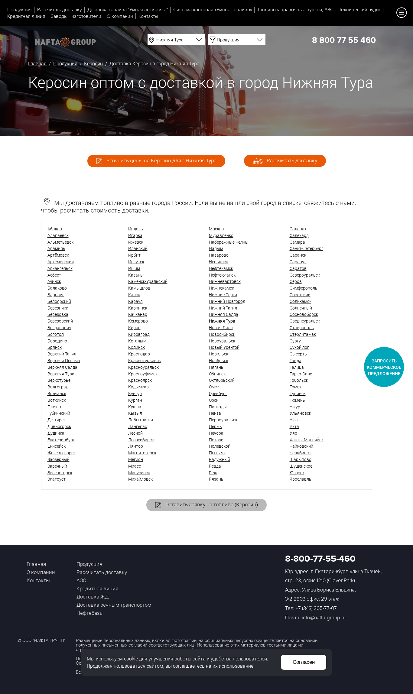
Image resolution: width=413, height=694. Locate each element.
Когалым (137, 341)
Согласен (304, 662)
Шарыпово (300, 459)
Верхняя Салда (62, 367)
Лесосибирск (141, 440)
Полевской (219, 446)
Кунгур (135, 393)
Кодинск (136, 347)
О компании (120, 16)
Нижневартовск (225, 281)
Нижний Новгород (227, 301)
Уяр (293, 433)
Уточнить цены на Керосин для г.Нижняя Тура (160, 160)
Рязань (216, 479)
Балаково (57, 288)
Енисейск (56, 446)
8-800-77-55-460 (320, 558)
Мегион (135, 459)
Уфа (294, 420)
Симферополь (303, 288)
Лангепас (137, 426)
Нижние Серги (223, 294)
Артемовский (60, 261)
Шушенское (301, 466)
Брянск (54, 347)
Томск (295, 387)
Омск (214, 387)
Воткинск (56, 400)
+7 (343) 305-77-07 (316, 608)
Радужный (219, 459)
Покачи (216, 440)
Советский (300, 294)
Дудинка (55, 433)
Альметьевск (60, 242)
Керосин (93, 63)
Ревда (215, 466)
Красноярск (140, 380)
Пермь (215, 426)
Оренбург (218, 393)
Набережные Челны (229, 242)
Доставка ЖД (92, 596)
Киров (134, 327)
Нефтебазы (90, 612)
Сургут (296, 341)
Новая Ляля (221, 327)
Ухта (294, 426)
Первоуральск (223, 420)
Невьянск (218, 261)
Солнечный (301, 308)
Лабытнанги (140, 420)
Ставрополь (302, 327)
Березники (57, 308)
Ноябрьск (218, 360)
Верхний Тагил (61, 354)
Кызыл (135, 413)
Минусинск (139, 472)
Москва (216, 229)
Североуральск (305, 275)
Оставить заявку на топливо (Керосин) (211, 504)
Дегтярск (56, 420)
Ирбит (134, 255)
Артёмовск (58, 255)
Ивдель (135, 229)
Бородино (57, 341)
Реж (213, 472)
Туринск (298, 393)
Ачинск (54, 281)
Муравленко (221, 235)
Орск (213, 400)
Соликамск (300, 301)
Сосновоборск (304, 314)
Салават (298, 229)
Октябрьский (222, 380)
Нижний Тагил (223, 308)
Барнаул (55, 294)
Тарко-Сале (301, 374)
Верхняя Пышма (63, 360)
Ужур (295, 407)
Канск (134, 294)
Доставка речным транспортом (113, 604)
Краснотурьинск (144, 360)
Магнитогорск (142, 453)
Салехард (299, 235)
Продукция (19, 10)
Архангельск (60, 268)
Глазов (54, 407)
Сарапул (298, 261)
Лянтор (135, 446)
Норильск (218, 354)
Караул (135, 301)
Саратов (298, 268)
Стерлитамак (303, 334)
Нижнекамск (221, 288)
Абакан (54, 229)
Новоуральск (222, 341)
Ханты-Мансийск (307, 440)
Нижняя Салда (223, 314)
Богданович (59, 327)
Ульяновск (300, 413)
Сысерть (298, 354)
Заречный (57, 466)
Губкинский (58, 413)
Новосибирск (222, 334)
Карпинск (137, 308)
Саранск (298, 255)
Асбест (54, 275)
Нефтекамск (221, 268)
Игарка (135, 235)
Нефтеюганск (222, 275)
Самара (297, 242)
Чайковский (301, 446)
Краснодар (139, 354)
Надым (216, 248)
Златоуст (56, 479)
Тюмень (297, 400)
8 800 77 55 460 (344, 40)
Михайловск (140, 479)
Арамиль (56, 248)
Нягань (216, 367)
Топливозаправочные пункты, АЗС (295, 10)
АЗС (81, 580)
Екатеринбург (61, 440)
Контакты (148, 16)
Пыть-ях (217, 453)
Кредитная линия (26, 16)
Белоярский (59, 301)
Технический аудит (360, 10)
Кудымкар (138, 387)
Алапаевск (58, 235)
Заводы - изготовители (76, 16)
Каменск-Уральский (147, 281)
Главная (37, 63)
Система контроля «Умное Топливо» (212, 10)
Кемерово (138, 321)
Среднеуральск (305, 321)
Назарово (219, 255)
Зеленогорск (59, 472)
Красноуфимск (143, 374)
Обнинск (217, 374)
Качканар (137, 314)
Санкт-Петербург (306, 248)
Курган (135, 400)
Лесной (135, 433)
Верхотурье (58, 380)
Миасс (134, 466)
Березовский (60, 321)
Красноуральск (143, 367)
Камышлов (139, 288)
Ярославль (300, 479)
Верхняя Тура (60, 374)
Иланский (138, 248)
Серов (296, 281)
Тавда (295, 360)
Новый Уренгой (224, 347)
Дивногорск (59, 426)
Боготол (55, 334)
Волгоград (57, 387)
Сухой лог (299, 347)
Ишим (134, 268)
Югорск (297, 472)
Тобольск (299, 380)
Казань (135, 275)
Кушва (134, 407)
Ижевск (135, 242)
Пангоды (218, 407)
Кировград (139, 334)
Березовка (57, 314)
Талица (297, 367)
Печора (216, 433)
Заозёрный (58, 459)
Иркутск (136, 261)
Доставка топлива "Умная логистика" (127, 10)
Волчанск (56, 393)
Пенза (215, 413)
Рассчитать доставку (59, 10)
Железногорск (61, 453)
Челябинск (300, 453)
